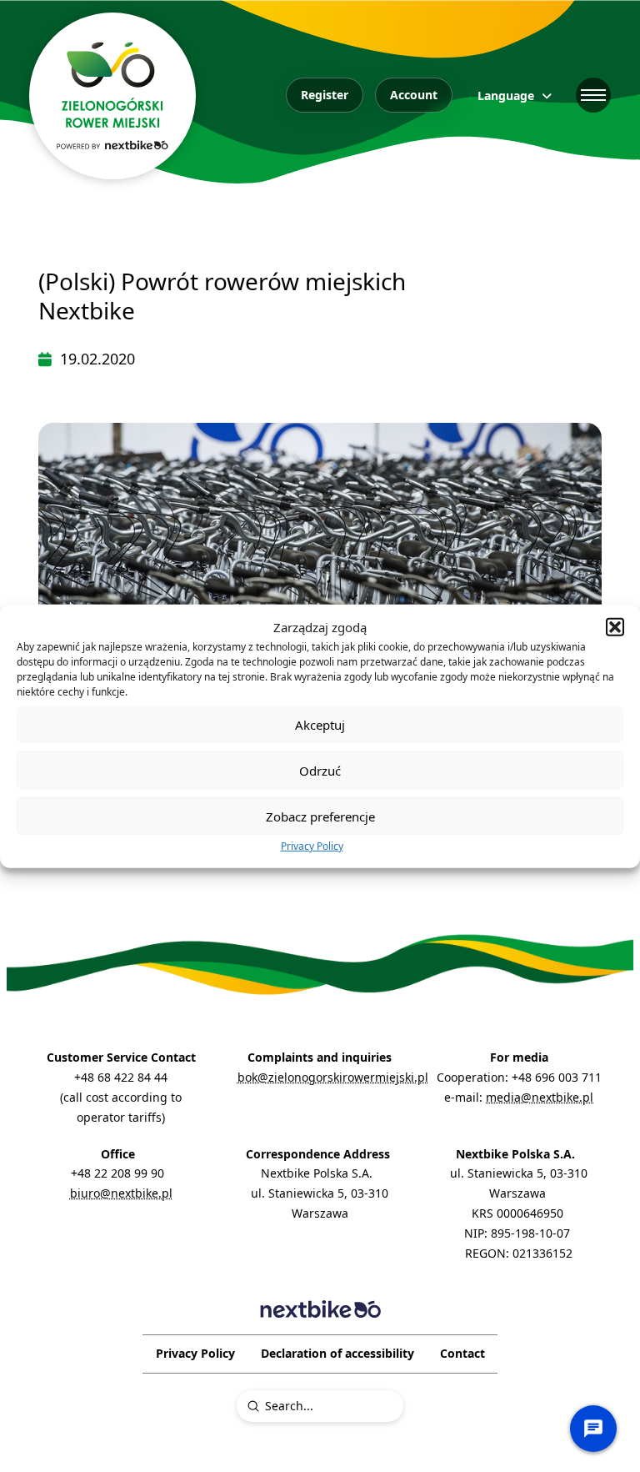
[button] (615, 627)
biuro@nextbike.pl (121, 1193)
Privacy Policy (312, 846)
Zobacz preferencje (320, 815)
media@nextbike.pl (539, 1097)
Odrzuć (320, 769)
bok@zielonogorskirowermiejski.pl (333, 1077)
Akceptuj (320, 724)
